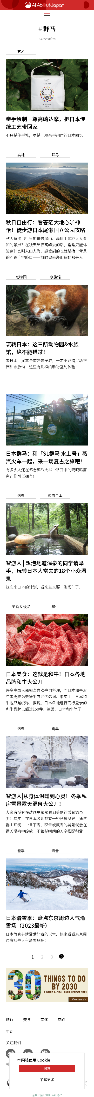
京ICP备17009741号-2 (47, 1095)
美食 (27, 1019)
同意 (47, 1068)
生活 (9, 1031)
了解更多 (47, 1079)
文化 (44, 1019)
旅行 (9, 1019)
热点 (62, 1019)
